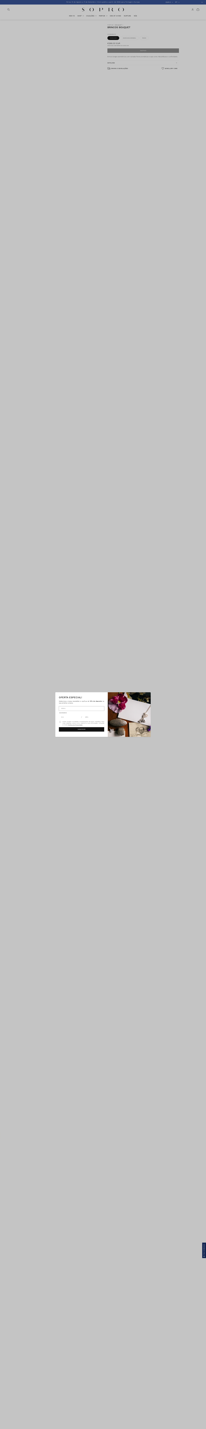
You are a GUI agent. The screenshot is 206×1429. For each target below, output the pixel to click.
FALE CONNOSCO (204, 1249)
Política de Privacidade (75, 725)
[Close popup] (146, 696)
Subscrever (81, 729)
